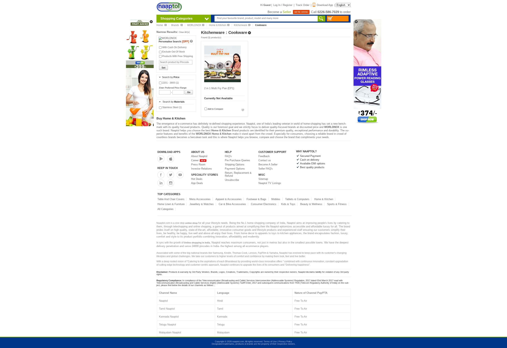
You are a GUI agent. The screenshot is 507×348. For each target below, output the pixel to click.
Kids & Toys (288, 204)
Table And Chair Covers (170, 199)
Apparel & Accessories (228, 199)
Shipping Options (234, 164)
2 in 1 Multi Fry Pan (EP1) (219, 88)
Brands (175, 25)
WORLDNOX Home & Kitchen (214, 133)
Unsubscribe (232, 179)
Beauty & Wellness (311, 204)
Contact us (264, 160)
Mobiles (275, 199)
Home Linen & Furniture (171, 204)
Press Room (198, 164)
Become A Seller (267, 164)
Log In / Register (282, 5)
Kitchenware (240, 25)
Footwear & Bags (256, 199)
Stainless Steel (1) (172, 107)
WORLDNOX (194, 25)
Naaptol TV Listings (269, 183)
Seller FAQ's (265, 168)
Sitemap (263, 178)
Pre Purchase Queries (237, 160)
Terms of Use (270, 341)
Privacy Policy (285, 341)
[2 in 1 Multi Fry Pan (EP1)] (222, 83)
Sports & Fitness (337, 204)
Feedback (264, 156)
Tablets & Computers (297, 199)
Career (198, 160)
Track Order (302, 5)
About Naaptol (199, 156)
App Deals (197, 183)
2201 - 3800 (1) (170, 82)
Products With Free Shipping (177, 56)
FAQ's (228, 156)
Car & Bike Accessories (232, 204)
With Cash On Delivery (174, 47)
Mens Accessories (200, 199)
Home (160, 25)
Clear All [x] (184, 32)
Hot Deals (196, 178)
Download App (325, 5)
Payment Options (235, 168)
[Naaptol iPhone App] (170, 158)
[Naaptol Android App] (160, 158)
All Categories (165, 209)
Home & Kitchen (217, 25)
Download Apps (168, 152)
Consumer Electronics (263, 204)
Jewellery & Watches (202, 204)
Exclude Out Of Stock (173, 51)
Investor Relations (201, 168)
